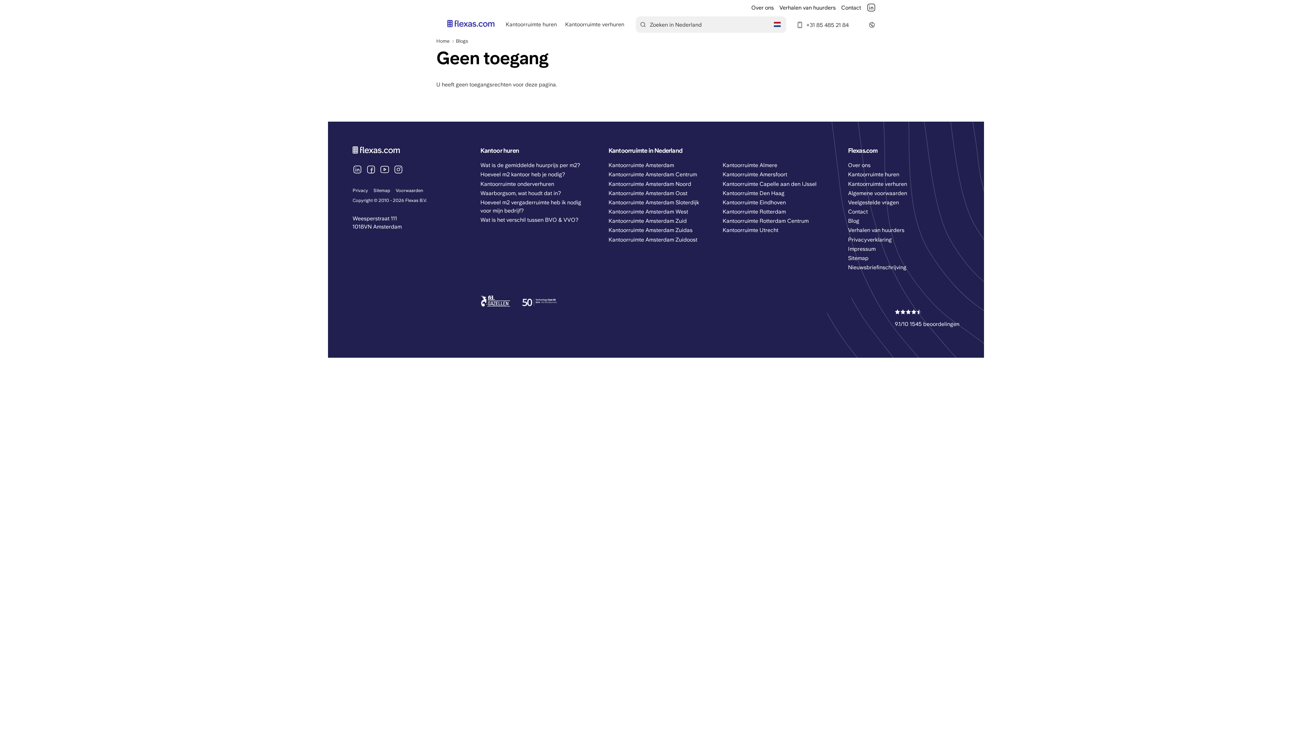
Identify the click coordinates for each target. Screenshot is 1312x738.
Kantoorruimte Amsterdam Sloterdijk (654, 202)
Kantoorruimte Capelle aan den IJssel (770, 184)
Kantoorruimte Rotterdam (754, 211)
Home (443, 41)
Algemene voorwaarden (877, 193)
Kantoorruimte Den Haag (753, 193)
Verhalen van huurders (807, 7)
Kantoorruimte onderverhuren (517, 184)
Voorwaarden (409, 190)
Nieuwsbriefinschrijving (877, 267)
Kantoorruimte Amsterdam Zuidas (651, 230)
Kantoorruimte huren (531, 24)
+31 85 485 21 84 (827, 25)
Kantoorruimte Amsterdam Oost (648, 193)
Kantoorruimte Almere (750, 165)
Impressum (862, 249)
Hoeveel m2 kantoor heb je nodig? (522, 174)
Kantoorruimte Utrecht (750, 230)
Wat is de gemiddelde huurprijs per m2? (530, 165)
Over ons (762, 7)
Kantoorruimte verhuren (594, 24)
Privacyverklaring (870, 239)
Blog (853, 221)
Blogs (462, 41)
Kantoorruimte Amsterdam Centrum (653, 174)
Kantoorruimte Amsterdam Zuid (648, 221)
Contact (851, 7)
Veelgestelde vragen (873, 202)
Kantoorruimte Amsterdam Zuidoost (653, 239)
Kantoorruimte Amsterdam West (648, 211)
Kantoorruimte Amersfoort (755, 174)
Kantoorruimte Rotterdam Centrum (766, 221)
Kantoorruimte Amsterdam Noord (650, 184)
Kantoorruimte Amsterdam (641, 165)
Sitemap (381, 190)
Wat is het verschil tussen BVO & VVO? (529, 220)
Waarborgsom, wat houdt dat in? (520, 193)
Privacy (360, 190)
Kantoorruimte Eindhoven (754, 202)
